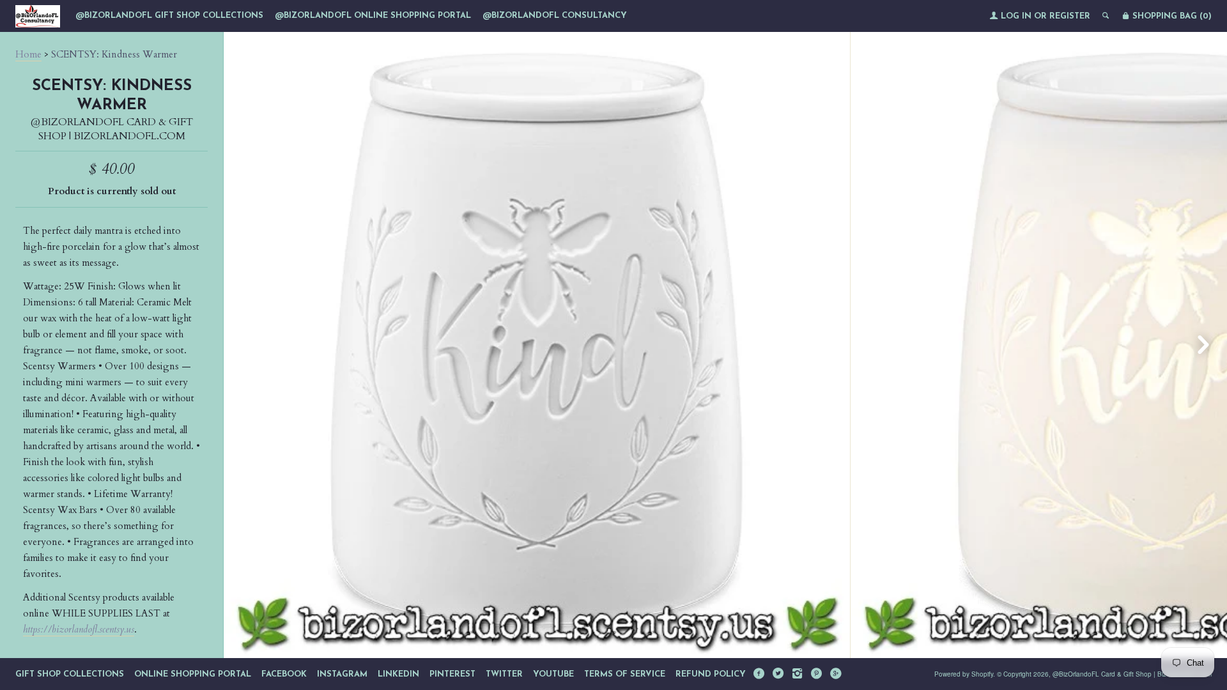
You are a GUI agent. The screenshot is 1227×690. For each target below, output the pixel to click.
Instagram (342, 674)
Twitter (504, 674)
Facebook (284, 674)
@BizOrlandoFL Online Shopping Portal (373, 16)
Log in (1016, 16)
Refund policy (710, 674)
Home (28, 54)
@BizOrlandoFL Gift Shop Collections (169, 16)
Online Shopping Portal (192, 674)
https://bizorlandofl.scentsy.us (78, 629)
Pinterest (452, 674)
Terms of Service (624, 674)
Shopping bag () (1171, 16)
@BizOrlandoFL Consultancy (554, 16)
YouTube (553, 674)
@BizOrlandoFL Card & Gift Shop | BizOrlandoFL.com (112, 129)
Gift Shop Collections (69, 674)
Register (1069, 16)
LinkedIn (398, 674)
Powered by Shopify (963, 674)
